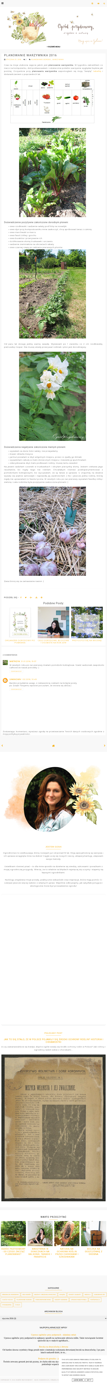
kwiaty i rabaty (75, 1294)
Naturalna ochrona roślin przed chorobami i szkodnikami (66, 1253)
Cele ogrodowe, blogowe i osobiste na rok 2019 (53, 641)
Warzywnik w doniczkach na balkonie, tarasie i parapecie (40, 1253)
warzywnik (58, 59)
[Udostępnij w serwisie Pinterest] (41, 598)
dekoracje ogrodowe (10, 1294)
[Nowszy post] (2, 746)
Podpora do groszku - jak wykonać (53, 1358)
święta (17, 1305)
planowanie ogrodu (41, 59)
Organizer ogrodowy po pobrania (20, 641)
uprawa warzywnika (79, 1299)
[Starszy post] (105, 746)
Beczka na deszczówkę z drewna (93, 1251)
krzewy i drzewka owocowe (45, 1294)
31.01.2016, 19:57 (28, 661)
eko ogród (26, 1294)
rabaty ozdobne (61, 1299)
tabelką (97, 71)
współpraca (95, 1299)
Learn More (78, 1380)
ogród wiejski (7, 1299)
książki (62, 1294)
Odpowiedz (16, 671)
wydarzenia (6, 1305)
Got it (89, 1380)
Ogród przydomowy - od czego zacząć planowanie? (13, 1251)
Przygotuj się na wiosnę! (87, 640)
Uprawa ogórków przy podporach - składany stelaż (53, 1335)
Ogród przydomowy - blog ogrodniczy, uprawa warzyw (40, 1380)
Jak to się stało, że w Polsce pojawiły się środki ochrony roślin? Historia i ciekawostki (53, 1040)
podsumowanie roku (43, 1299)
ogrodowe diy (99, 1294)
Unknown (15, 679)
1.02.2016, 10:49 (29, 679)
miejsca (87, 1294)
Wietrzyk (14, 661)
